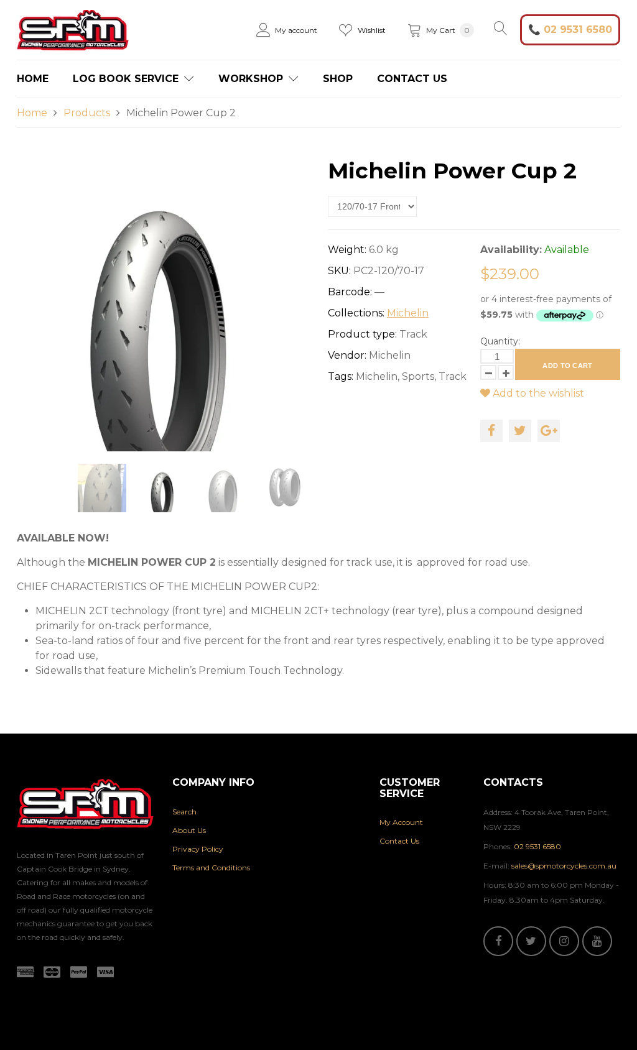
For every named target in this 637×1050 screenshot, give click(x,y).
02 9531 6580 (578, 29)
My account (296, 30)
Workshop (252, 79)
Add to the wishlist (537, 393)
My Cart (448, 30)
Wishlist (372, 30)
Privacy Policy (197, 849)
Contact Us (412, 79)
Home (33, 79)
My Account (401, 822)
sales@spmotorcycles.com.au (563, 865)
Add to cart (567, 365)
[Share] (491, 431)
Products (86, 113)
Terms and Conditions (211, 867)
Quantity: (500, 341)
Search (184, 811)
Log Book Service (127, 79)
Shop (338, 79)
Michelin (408, 313)
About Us (189, 830)
